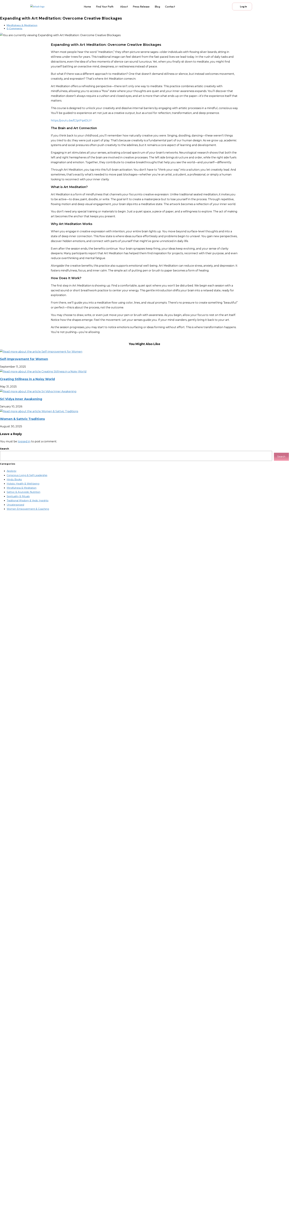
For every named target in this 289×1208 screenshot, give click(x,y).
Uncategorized (15, 504)
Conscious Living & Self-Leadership (27, 475)
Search (4, 448)
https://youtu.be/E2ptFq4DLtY (71, 120)
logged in (24, 441)
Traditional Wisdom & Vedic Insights (27, 500)
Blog (157, 6)
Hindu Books (14, 479)
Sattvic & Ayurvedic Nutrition (23, 492)
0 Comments (14, 28)
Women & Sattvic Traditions (22, 419)
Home (87, 6)
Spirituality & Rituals (18, 496)
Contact (170, 6)
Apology (11, 470)
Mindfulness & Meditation (22, 25)
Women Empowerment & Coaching (28, 508)
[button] (105, 6)
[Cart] (225, 6)
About (124, 6)
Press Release (141, 6)
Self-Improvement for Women (24, 359)
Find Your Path (104, 6)
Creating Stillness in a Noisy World (27, 379)
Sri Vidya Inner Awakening (21, 399)
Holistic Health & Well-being (23, 483)
